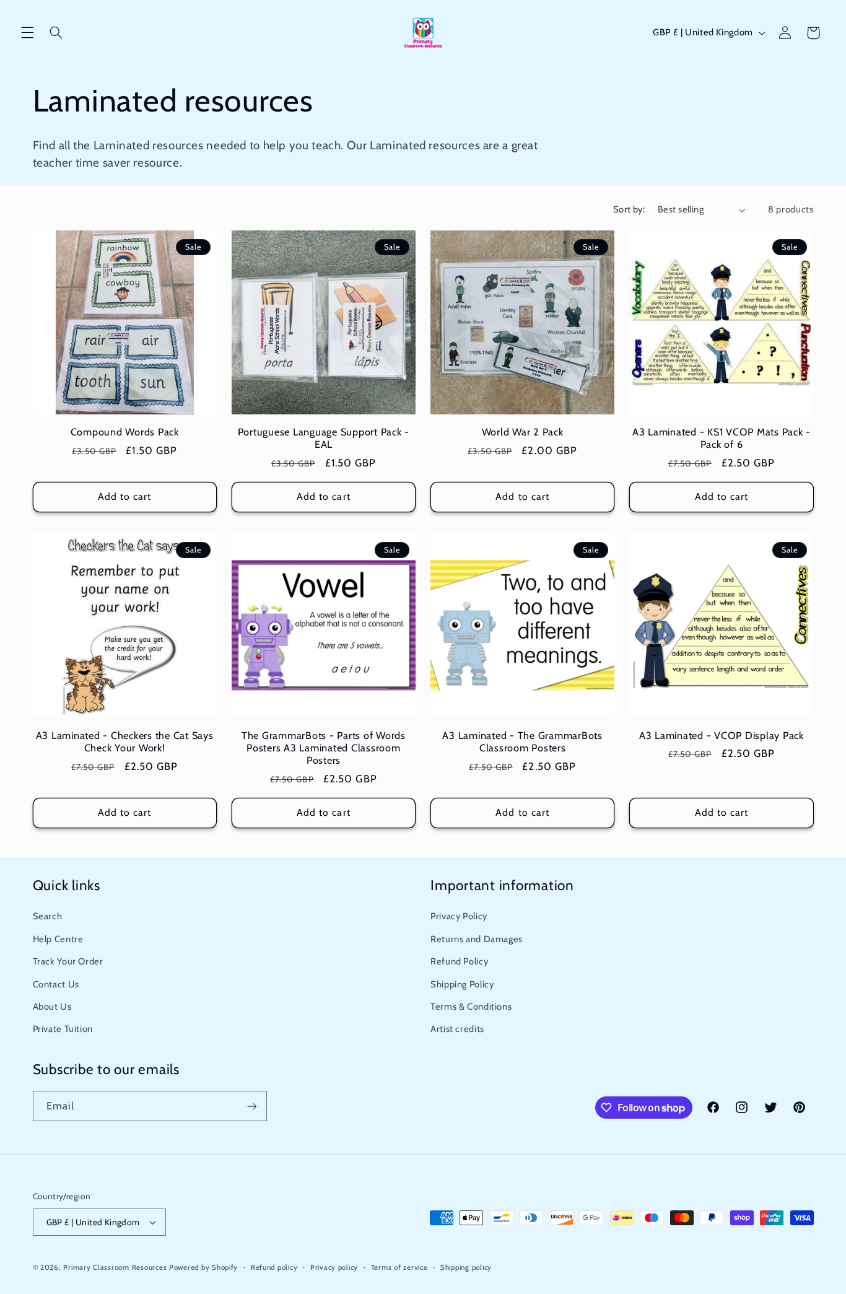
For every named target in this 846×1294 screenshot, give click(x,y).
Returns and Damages (476, 939)
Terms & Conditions (471, 1006)
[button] (27, 33)
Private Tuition (63, 1028)
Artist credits (457, 1028)
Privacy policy (334, 1267)
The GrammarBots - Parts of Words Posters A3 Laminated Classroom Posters (324, 748)
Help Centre (58, 939)
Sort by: (629, 209)
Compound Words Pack (125, 432)
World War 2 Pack (523, 432)
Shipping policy (466, 1267)
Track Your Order (68, 961)
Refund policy (274, 1267)
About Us (52, 1006)
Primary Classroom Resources (115, 1267)
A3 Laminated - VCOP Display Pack (721, 735)
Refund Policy (459, 961)
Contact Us (56, 984)
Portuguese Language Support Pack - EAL (324, 438)
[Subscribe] (251, 1106)
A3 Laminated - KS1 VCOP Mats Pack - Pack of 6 (721, 438)
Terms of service (399, 1267)
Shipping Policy (462, 984)
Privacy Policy (458, 916)
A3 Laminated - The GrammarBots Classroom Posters (522, 741)
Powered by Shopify (203, 1267)
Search (48, 916)
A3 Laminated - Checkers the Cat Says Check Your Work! (125, 741)
